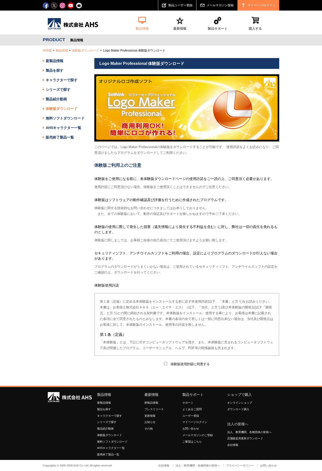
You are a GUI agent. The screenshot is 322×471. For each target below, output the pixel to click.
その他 (148, 428)
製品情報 (62, 50)
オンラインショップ (239, 402)
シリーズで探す (106, 421)
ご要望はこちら (192, 441)
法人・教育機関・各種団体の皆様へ (198, 465)
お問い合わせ (190, 428)
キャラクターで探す (109, 415)
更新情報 (149, 415)
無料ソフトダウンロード (65, 118)
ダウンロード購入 (238, 409)
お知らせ (149, 421)
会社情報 (232, 444)
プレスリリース (154, 409)
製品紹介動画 (56, 99)
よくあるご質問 (192, 409)
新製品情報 (54, 61)
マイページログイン (194, 421)
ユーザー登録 (190, 415)
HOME (47, 50)
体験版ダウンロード (85, 50)
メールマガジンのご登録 (197, 435)
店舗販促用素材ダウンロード (245, 438)
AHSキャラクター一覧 (63, 128)
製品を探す (54, 70)
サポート (187, 402)
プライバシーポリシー (240, 465)
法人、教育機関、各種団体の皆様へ (249, 432)
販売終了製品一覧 (60, 137)
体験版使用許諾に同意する (188, 364)
